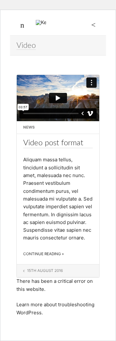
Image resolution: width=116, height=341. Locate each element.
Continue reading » (43, 254)
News (29, 127)
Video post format (53, 143)
